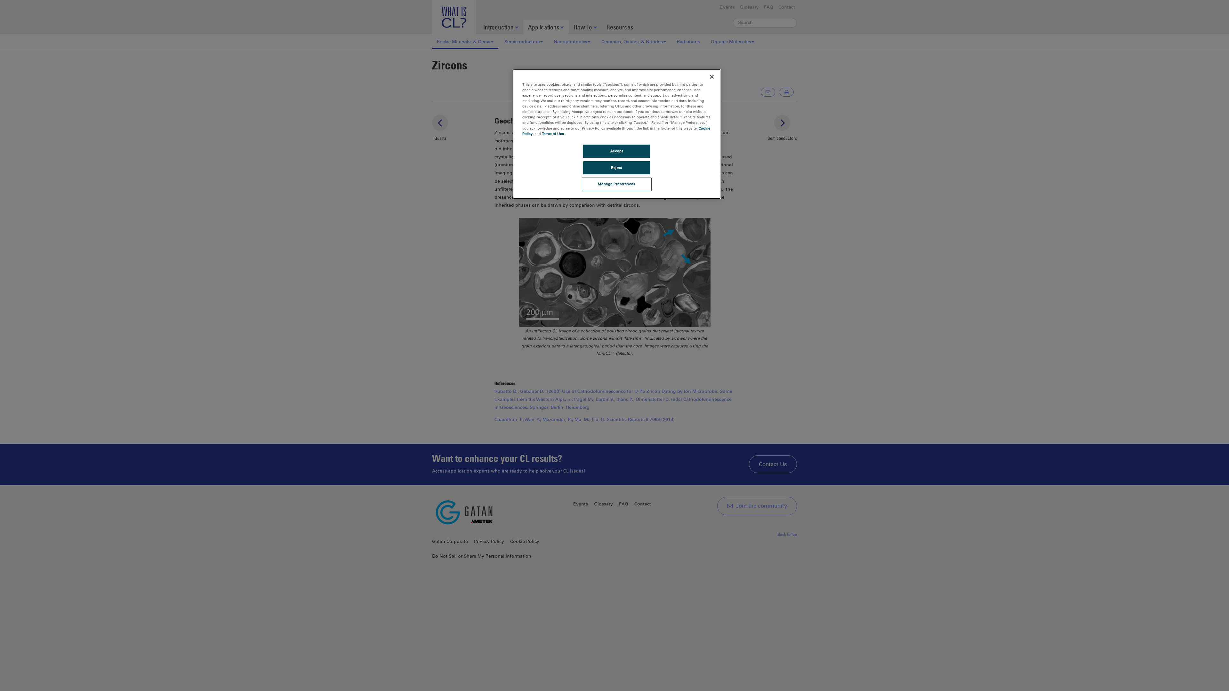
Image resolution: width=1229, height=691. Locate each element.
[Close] (712, 77)
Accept (616, 151)
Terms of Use (553, 133)
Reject (616, 167)
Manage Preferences (616, 184)
